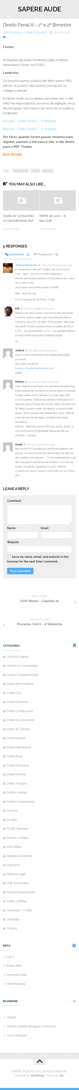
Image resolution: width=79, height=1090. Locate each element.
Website (13, 542)
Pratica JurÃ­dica (17, 901)
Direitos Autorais (17, 792)
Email (45, 528)
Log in (10, 956)
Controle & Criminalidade (22, 665)
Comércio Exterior (18, 656)
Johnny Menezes (26, 265)
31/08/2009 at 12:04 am (39, 308)
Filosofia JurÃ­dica (17, 837)
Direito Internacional (19, 747)
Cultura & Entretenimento (22, 674)
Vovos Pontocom (17, 1035)
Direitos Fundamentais (21, 801)
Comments (19, 254)
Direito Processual (18, 765)
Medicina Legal (16, 874)
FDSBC (35, 170)
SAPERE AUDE (39, 9)
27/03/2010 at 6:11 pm (41, 444)
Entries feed (14, 965)
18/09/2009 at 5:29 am (43, 350)
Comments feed (17, 974)
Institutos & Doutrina (19, 856)
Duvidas (12, 819)
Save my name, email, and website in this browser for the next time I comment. (38, 559)
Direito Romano (16, 774)
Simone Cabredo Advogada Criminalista (31, 1026)
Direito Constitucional (20, 711)
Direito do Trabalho (18, 729)
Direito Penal (12, 32)
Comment (14, 500)
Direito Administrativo (20, 683)
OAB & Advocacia (18, 883)
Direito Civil (14, 693)
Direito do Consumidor (20, 720)
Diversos (12, 810)
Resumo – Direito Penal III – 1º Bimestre (29, 121)
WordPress (37, 1075)
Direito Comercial (17, 702)
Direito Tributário (17, 783)
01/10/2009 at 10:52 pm (43, 381)
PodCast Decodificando (21, 892)
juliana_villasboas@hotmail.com (34, 368)
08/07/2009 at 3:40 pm (57, 265)
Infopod (11, 1017)
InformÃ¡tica (14, 846)
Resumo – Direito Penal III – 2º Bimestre (30, 129)
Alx (62, 1075)
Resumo (47, 170)
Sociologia (13, 919)
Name (12, 528)
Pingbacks (47, 254)
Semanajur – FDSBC (19, 910)
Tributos (12, 928)
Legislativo (13, 865)
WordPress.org (16, 983)
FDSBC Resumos (36, 32)
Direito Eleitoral (16, 738)
